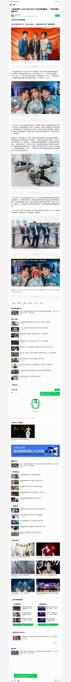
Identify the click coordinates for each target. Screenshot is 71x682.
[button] (12, 680)
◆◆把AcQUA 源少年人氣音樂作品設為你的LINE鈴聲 (26, 289)
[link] (15, 680)
